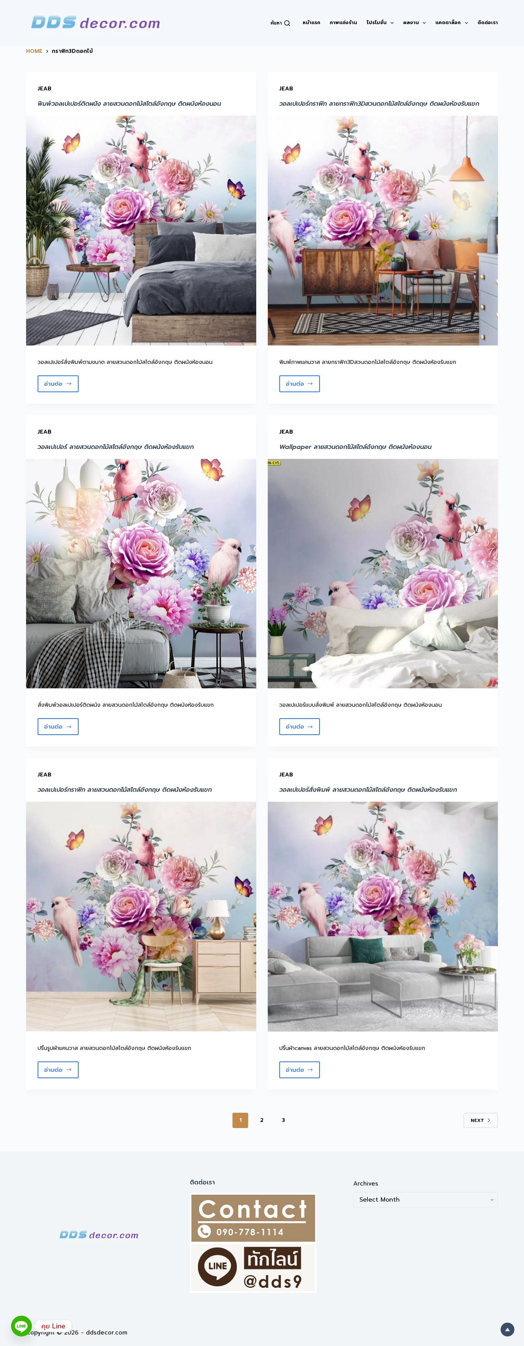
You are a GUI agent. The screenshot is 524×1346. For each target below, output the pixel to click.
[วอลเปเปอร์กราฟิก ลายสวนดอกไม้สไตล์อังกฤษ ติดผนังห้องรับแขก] (141, 917)
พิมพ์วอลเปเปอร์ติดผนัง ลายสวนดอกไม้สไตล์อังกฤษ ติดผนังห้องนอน (129, 103)
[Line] (21, 1326)
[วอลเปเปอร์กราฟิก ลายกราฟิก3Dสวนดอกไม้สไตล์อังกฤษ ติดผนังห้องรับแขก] (383, 231)
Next (477, 1120)
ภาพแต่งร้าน (343, 22)
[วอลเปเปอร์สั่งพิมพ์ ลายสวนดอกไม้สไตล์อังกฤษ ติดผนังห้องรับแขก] (383, 917)
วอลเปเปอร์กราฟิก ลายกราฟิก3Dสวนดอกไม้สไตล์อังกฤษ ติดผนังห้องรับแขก (379, 103)
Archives (365, 1183)
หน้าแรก (311, 22)
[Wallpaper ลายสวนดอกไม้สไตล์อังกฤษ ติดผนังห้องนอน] (383, 574)
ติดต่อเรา (488, 22)
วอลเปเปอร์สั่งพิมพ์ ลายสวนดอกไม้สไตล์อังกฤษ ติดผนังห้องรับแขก (368, 789)
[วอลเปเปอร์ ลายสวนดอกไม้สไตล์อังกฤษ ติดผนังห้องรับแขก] (141, 574)
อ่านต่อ (61, 386)
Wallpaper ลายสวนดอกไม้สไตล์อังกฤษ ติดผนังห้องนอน (355, 447)
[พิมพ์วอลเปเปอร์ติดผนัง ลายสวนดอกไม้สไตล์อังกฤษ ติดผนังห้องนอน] (141, 231)
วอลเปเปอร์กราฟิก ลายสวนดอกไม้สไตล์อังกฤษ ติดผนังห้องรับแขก (125, 789)
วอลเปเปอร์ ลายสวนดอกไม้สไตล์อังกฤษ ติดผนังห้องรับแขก (116, 447)
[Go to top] (507, 1329)
